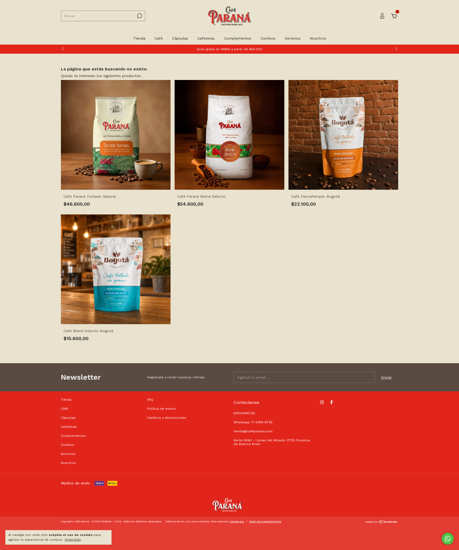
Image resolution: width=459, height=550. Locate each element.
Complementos (237, 38)
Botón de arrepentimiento (265, 521)
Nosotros (318, 38)
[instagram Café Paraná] (322, 402)
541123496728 (244, 413)
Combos (268, 38)
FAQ (150, 399)
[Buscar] (139, 16)
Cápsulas (180, 38)
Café (159, 38)
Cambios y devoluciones (166, 418)
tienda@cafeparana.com (253, 431)
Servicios (292, 38)
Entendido (73, 539)
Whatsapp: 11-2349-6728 (253, 422)
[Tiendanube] (381, 522)
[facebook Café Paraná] (331, 402)
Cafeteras (206, 38)
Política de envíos (161, 409)
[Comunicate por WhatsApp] (448, 539)
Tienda (139, 38)
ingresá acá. (236, 521)
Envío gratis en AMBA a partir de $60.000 (229, 49)
